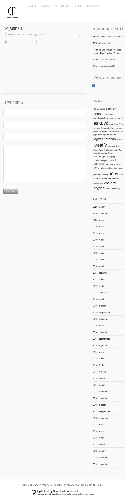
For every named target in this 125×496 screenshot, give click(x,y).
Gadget (32, 6)
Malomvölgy (100, 160)
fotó (103, 128)
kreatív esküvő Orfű (114, 150)
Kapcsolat (93, 6)
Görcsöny (97, 131)
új (119, 188)
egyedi (120, 118)
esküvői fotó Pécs (116, 124)
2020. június (98, 219)
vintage (114, 178)
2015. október (99, 305)
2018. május (98, 252)
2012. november (100, 464)
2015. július (98, 325)
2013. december (100, 391)
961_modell (13, 28)
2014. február (99, 378)
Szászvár (96, 178)
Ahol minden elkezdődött (104, 66)
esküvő (101, 122)
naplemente (98, 163)
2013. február (99, 444)
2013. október (99, 404)
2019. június (98, 233)
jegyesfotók (97, 134)
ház (121, 131)
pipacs (120, 168)
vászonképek (98, 183)
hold (117, 131)
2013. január (98, 450)
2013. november (100, 398)
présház (105, 174)
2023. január (98, 206)
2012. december (100, 457)
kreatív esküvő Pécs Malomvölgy (103, 154)
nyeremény (118, 164)
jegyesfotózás (109, 134)
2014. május (98, 358)
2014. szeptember (101, 338)
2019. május (98, 239)
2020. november (100, 213)
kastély (119, 139)
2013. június (98, 431)
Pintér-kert (113, 168)
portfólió (97, 174)
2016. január (98, 299)
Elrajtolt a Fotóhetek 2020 (105, 59)
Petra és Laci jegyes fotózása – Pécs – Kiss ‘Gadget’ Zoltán (108, 51)
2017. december (100, 272)
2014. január (98, 384)
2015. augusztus (101, 318)
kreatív (100, 144)
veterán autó (106, 178)
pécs (113, 173)
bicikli (109, 108)
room (121, 174)
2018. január (98, 266)
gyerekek (119, 128)
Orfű (96, 167)
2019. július (98, 226)
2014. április (98, 365)
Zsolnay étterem (111, 188)
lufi (106, 156)
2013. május (98, 437)
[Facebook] (93, 86)
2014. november (100, 332)
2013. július (98, 424)
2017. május (98, 279)
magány (112, 156)
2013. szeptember (101, 411)
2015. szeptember (101, 312)
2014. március (99, 371)
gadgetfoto (110, 128)
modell (112, 160)
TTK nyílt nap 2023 (102, 43)
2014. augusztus (101, 345)
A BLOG (78, 6)
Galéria (45, 6)
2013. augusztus (101, 417)
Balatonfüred (99, 108)
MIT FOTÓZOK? (62, 6)
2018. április (98, 259)
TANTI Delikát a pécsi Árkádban (108, 36)
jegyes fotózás (104, 138)
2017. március (99, 292)
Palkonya (104, 167)
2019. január (98, 246)
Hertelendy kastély (108, 131)
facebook (96, 128)
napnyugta (109, 164)
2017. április (98, 285)
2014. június (98, 351)
